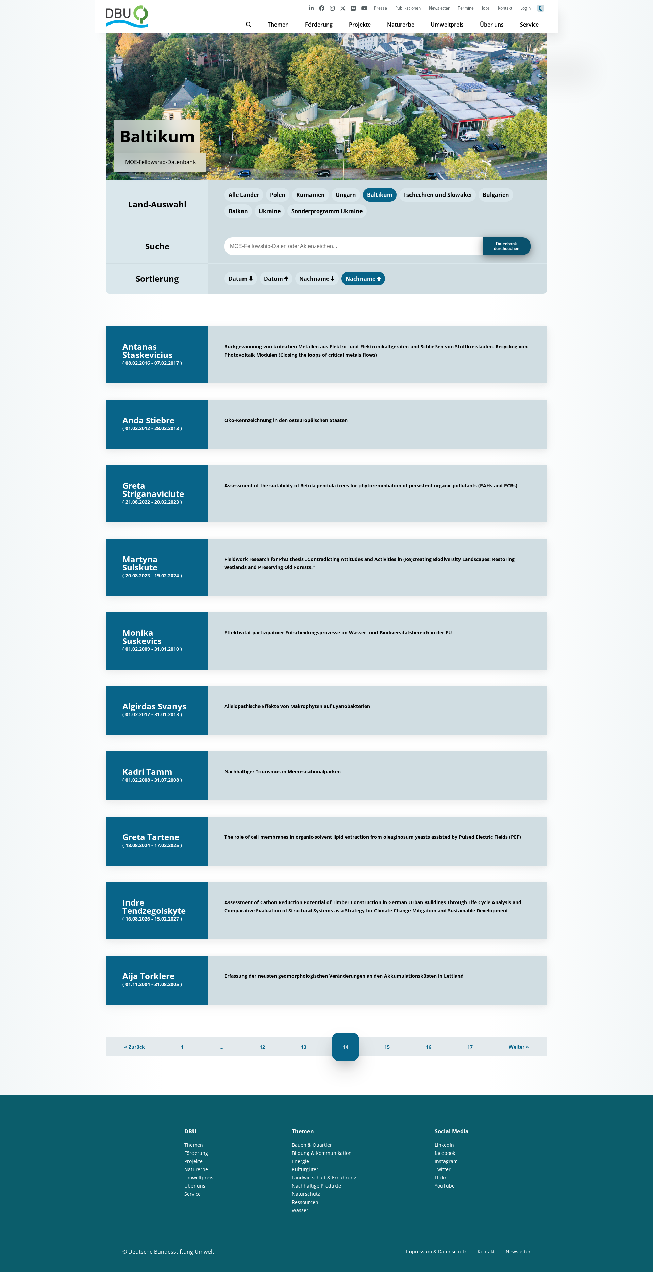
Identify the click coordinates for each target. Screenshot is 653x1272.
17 (470, 1046)
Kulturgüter (305, 1169)
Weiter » (519, 1046)
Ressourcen (305, 1202)
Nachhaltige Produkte (316, 1185)
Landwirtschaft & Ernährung (324, 1177)
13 (303, 1046)
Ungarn (346, 195)
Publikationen (408, 8)
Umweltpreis (447, 24)
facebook (445, 1153)
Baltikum (379, 195)
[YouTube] (364, 8)
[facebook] (321, 8)
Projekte (360, 24)
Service (529, 24)
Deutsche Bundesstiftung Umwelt (171, 1251)
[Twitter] (342, 8)
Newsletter (439, 8)
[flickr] (353, 8)
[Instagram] (332, 8)
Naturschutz (306, 1194)
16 (428, 1046)
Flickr (441, 1177)
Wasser (300, 1210)
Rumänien (310, 195)
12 (262, 1046)
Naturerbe (400, 24)
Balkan (238, 211)
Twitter (443, 1169)
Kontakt (505, 8)
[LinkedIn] (311, 8)
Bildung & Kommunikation (322, 1153)
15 (387, 1046)
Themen (278, 24)
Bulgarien (496, 195)
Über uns (492, 24)
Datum (239, 278)
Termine (466, 8)
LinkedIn (444, 1145)
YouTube (445, 1185)
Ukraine (270, 211)
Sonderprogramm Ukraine (327, 211)
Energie (300, 1161)
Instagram (446, 1161)
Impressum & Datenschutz (436, 1251)
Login (525, 8)
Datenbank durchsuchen (506, 246)
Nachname (315, 278)
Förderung (319, 24)
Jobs (486, 8)
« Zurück (134, 1046)
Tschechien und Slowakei (437, 195)
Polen (277, 195)
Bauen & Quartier (312, 1145)
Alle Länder (244, 195)
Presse (380, 8)
